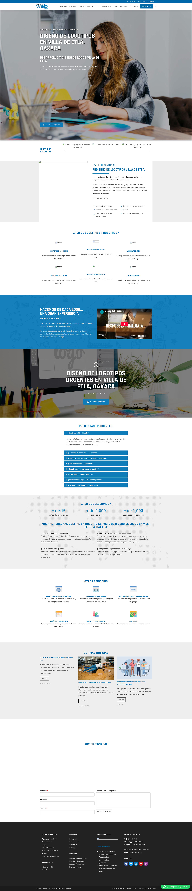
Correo (43, 808)
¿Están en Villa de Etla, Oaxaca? (80, 474)
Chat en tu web (151, 889)
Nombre (44, 790)
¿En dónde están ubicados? (78, 433)
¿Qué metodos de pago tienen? (80, 463)
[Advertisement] (62, 97)
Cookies (128, 889)
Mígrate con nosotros (50, 850)
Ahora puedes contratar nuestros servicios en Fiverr (108, 869)
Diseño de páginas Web (78, 858)
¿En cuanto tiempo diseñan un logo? (82, 453)
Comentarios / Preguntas (106, 790)
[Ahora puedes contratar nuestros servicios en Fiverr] (134, 677)
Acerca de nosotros (49, 839)
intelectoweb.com (135, 852)
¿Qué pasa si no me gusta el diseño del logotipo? (87, 458)
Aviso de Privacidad (118, 889)
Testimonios (46, 842)
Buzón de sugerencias (50, 856)
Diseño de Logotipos (77, 861)
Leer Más (44, 678)
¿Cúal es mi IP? (47, 867)
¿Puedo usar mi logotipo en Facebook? (83, 485)
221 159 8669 (132, 839)
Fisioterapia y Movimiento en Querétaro (94, 683)
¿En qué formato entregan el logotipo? (83, 469)
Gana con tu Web (139, 1)
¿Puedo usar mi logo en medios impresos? (85, 480)
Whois (44, 870)
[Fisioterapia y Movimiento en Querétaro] (96, 678)
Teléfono (43, 799)
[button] (65, 150)
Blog (129, 1)
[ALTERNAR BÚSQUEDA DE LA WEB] (156, 6)
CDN (134, 889)
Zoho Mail (141, 889)
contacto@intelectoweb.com (138, 849)
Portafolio (151, 1)
